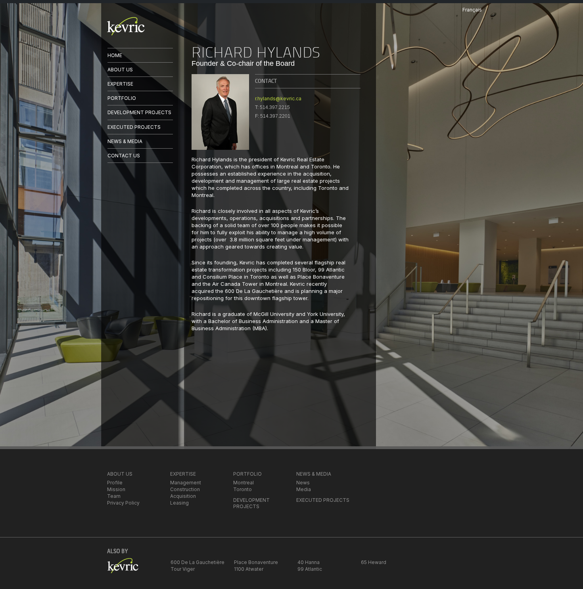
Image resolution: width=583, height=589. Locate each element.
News (303, 483)
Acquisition (183, 496)
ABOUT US (120, 70)
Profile (115, 483)
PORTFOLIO (121, 98)
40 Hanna (308, 562)
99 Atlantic (309, 569)
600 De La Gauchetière (197, 562)
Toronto (242, 489)
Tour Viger (183, 569)
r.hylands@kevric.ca (278, 98)
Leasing (179, 503)
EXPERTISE (120, 84)
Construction (185, 489)
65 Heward (373, 562)
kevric (126, 26)
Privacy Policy (123, 503)
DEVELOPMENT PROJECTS (139, 112)
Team (114, 496)
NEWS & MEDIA (124, 141)
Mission (116, 489)
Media (303, 489)
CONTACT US (123, 156)
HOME (114, 55)
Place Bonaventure (256, 562)
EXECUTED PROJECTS (134, 127)
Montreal (243, 483)
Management (185, 483)
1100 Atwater (248, 569)
